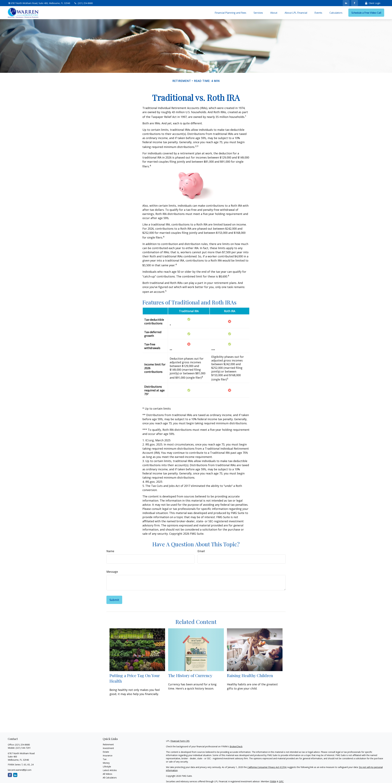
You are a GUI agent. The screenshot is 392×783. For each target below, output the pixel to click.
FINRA (273, 781)
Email (201, 551)
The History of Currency (190, 675)
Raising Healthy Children (250, 675)
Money (106, 762)
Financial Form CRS (180, 740)
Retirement (108, 744)
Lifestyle (107, 766)
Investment (108, 748)
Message (112, 571)
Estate (106, 751)
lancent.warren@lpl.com (19, 769)
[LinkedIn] (346, 3)
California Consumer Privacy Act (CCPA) (267, 767)
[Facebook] (354, 3)
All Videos (107, 773)
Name (110, 551)
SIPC (281, 781)
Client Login (374, 3)
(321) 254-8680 (85, 3)
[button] (230, 13)
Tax (104, 759)
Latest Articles (110, 770)
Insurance (107, 755)
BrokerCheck (236, 746)
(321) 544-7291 (23, 747)
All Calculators (110, 777)
